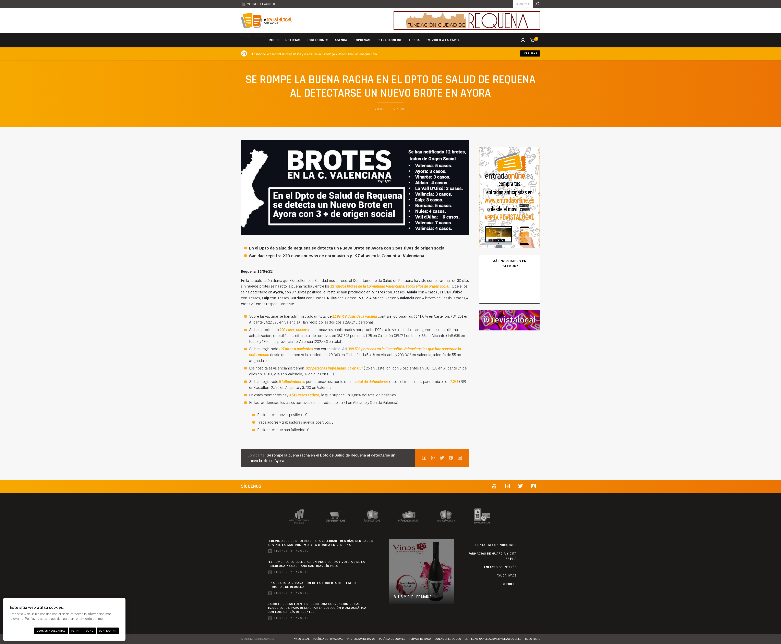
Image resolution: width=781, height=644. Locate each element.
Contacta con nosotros (496, 545)
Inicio (274, 40)
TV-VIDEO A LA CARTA (443, 40)
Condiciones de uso (448, 638)
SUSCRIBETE (507, 584)
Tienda (414, 40)
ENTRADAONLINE (389, 40)
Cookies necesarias (51, 630)
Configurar (107, 630)
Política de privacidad (328, 638)
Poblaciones (317, 40)
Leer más (530, 53)
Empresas (362, 40)
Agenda (341, 40)
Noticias (292, 40)
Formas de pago (420, 638)
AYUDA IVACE (507, 575)
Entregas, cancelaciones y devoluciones (493, 638)
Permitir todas (82, 630)
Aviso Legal (302, 638)
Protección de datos (361, 638)
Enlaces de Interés (500, 567)
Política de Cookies (392, 638)
